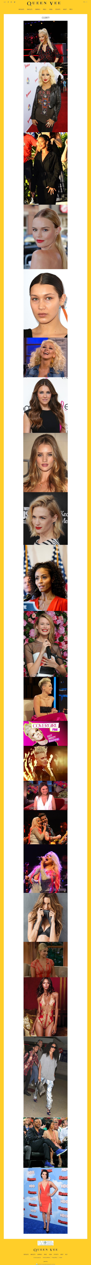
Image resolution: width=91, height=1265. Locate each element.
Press (70, 9)
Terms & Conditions (46, 1257)
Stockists (57, 9)
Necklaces (21, 9)
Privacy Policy (54, 1257)
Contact (60, 1257)
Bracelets (29, 9)
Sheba (50, 9)
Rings (44, 9)
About (65, 9)
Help (5, 2)
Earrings (37, 9)
